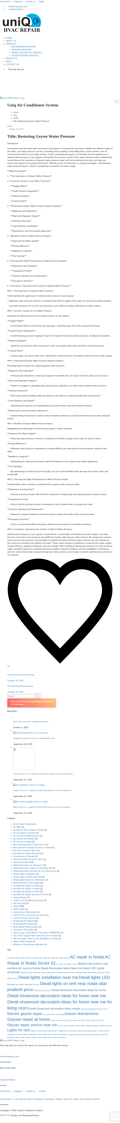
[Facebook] (60, 74)
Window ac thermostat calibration (28, 944)
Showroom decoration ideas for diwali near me (93, 1031)
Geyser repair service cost (94, 1020)
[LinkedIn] (60, 80)
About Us (11, 41)
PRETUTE (5, 1115)
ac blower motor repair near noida (43, 958)
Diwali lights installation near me (48, 977)
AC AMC (17, 827)
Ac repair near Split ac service (67, 964)
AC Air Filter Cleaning (23, 824)
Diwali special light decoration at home (94, 1009)
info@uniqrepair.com (9, 1056)
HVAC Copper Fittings (83, 1026)
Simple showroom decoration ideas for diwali (57, 1034)
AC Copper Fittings (62, 958)
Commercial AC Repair (23, 856)
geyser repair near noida (75, 1020)
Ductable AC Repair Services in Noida (30, 894)
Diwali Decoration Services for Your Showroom (34, 871)
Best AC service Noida (26, 968)
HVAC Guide (19, 909)
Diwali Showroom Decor (42, 990)
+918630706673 (7, 1080)
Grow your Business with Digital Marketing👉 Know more (31, 703)
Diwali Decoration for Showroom (28, 865)
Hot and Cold (19, 903)
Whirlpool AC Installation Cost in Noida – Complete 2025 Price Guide (34, 738)
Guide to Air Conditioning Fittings (28, 900)
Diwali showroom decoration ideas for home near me (56, 995)
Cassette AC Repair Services (26, 853)
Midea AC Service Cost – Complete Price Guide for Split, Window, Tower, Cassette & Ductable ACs (42, 807)
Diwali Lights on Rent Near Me (27, 877)
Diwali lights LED (94, 977)
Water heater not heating (56, 1037)
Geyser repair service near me (32, 1025)
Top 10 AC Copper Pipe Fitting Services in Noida (35, 935)
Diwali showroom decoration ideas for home (78, 990)
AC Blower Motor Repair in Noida (28, 830)
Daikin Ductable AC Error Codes (28, 859)
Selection (73, 1031)
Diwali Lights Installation (24, 874)
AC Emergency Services (24, 833)
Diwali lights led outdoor (15, 984)
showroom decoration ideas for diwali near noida (24, 1034)
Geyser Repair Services (25, 55)
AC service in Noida (22, 841)
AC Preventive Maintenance (26, 836)
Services (11, 44)
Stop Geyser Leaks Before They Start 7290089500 (36, 932)
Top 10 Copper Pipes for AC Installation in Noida (35, 938)
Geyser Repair (20, 897)
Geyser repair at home (28, 1019)
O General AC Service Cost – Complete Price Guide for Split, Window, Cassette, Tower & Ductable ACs (43, 774)
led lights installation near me (102, 1026)
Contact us (12, 64)
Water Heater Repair (22, 941)
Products (11, 58)
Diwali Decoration (21, 862)
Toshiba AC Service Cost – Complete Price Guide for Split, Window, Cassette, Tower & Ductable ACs (42, 790)
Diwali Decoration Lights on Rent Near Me (32, 868)
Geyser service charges (66, 1026)
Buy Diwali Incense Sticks (25, 850)
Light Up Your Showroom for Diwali (29, 915)
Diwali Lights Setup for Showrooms (29, 880)
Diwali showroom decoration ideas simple (54, 1008)
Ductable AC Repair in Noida (26, 885)
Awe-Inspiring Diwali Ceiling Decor (29, 844)
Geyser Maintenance (81, 1014)
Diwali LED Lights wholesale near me (34, 972)
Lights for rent (18, 1030)
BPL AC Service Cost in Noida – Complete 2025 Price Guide (30, 721)
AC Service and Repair (23, 838)
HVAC (16, 118)
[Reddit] (13, 669)
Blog (9, 61)
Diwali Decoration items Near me (61, 968)
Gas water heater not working (53, 1014)
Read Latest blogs (8, 1068)
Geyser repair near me (58, 1020)
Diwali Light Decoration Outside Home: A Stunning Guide (67, 972)
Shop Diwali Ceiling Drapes (25, 927)
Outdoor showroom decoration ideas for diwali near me (49, 1031)
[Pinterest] (10, 669)
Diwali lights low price (31, 984)
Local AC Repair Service (24, 918)
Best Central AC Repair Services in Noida (32, 847)
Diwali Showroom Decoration (26, 883)
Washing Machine (21, 49)
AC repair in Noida (87, 956)
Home (9, 38)
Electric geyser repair (24, 1014)
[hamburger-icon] (116, 101)
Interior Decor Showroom (24, 912)
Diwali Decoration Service (27, 52)
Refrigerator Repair (24, 47)
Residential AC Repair (23, 921)
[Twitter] (60, 86)
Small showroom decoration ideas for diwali (89, 1034)
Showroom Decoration (23, 929)
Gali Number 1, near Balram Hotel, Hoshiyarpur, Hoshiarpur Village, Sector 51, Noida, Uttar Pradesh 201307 (50, 1099)
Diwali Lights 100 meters (96, 972)
